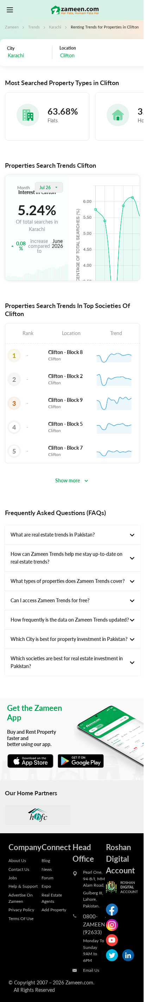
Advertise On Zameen (20, 898)
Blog (46, 860)
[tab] (72, 534)
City (10, 48)
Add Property (54, 909)
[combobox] (28, 56)
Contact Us (18, 869)
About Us (17, 860)
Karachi (55, 27)
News (47, 869)
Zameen (12, 27)
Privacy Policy (21, 909)
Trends (34, 27)
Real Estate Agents (52, 898)
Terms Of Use (20, 918)
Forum (47, 877)
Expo (46, 886)
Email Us (91, 970)
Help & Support (23, 886)
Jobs (12, 877)
